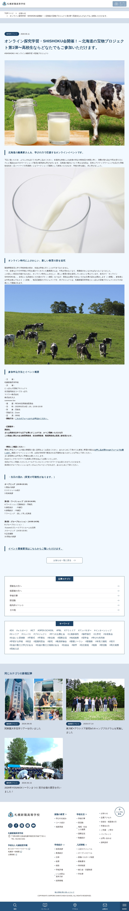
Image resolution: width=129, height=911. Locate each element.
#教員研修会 (61, 641)
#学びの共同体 (98, 638)
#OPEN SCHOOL (46, 630)
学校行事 (14, 596)
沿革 (57, 857)
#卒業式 (31, 638)
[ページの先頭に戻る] (119, 812)
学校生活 (81, 814)
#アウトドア (69, 630)
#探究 (50, 641)
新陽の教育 (59, 814)
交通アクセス (106, 818)
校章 (57, 861)
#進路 (94, 645)
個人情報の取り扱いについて (64, 892)
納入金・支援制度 (85, 870)
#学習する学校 (16, 641)
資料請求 (104, 842)
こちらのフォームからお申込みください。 (32, 418)
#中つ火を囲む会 (57, 634)
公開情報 (11, 855)
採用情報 (59, 881)
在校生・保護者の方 (109, 822)
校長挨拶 (59, 849)
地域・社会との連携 (82, 828)
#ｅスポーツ (22, 630)
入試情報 (81, 845)
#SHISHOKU (10, 53)
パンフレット (106, 834)
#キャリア (14, 634)
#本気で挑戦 (101, 641)
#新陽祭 (89, 641)
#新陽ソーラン (76, 641)
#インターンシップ (102, 630)
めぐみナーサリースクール (18, 849)
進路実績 (59, 827)
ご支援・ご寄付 (107, 830)
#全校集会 (108, 634)
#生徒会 (65, 645)
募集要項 (81, 861)
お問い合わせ (106, 838)
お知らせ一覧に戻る (62, 560)
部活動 (13, 600)
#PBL (58, 630)
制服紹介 (81, 838)
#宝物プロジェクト (41, 53)
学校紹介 (58, 845)
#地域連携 (74, 638)
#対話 (28, 641)
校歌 (57, 865)
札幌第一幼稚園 (14, 852)
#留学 (74, 645)
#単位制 (51, 638)
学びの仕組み (61, 818)
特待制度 (81, 865)
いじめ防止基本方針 (60, 875)
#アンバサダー (84, 630)
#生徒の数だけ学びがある (21, 645)
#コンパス (26, 634)
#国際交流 (62, 638)
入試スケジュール (85, 849)
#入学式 (97, 634)
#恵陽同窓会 (39, 641)
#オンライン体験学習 (24, 53)
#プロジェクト (40, 634)
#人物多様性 (73, 634)
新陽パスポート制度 (86, 857)
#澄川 (112, 641)
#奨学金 (85, 638)
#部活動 (103, 645)
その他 (13, 610)
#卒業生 (41, 638)
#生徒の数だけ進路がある (47, 645)
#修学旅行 (86, 634)
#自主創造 (84, 645)
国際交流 (81, 834)
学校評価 (59, 870)
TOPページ (9, 13)
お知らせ (22, 13)
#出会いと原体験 (17, 638)
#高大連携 (114, 645)
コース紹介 (60, 823)
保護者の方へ (16, 591)
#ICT (32, 630)
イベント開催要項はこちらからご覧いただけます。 (35, 548)
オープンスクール (85, 853)
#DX (12, 630)
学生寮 (80, 874)
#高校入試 (14, 649)
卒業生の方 (105, 826)
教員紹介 (59, 853)
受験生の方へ (16, 586)
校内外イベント (17, 605)
